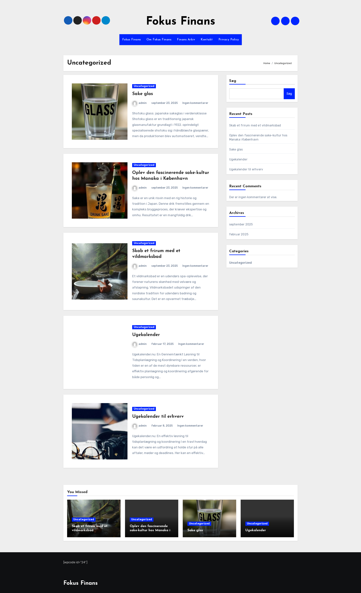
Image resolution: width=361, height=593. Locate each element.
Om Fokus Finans (158, 39)
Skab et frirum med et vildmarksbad (255, 125)
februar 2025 (238, 234)
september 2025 (241, 224)
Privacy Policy (228, 39)
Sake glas (142, 94)
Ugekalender (146, 335)
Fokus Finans (180, 21)
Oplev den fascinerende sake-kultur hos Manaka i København (150, 530)
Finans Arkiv (186, 39)
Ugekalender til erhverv (158, 416)
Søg (232, 81)
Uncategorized (144, 86)
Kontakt (207, 39)
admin (143, 103)
